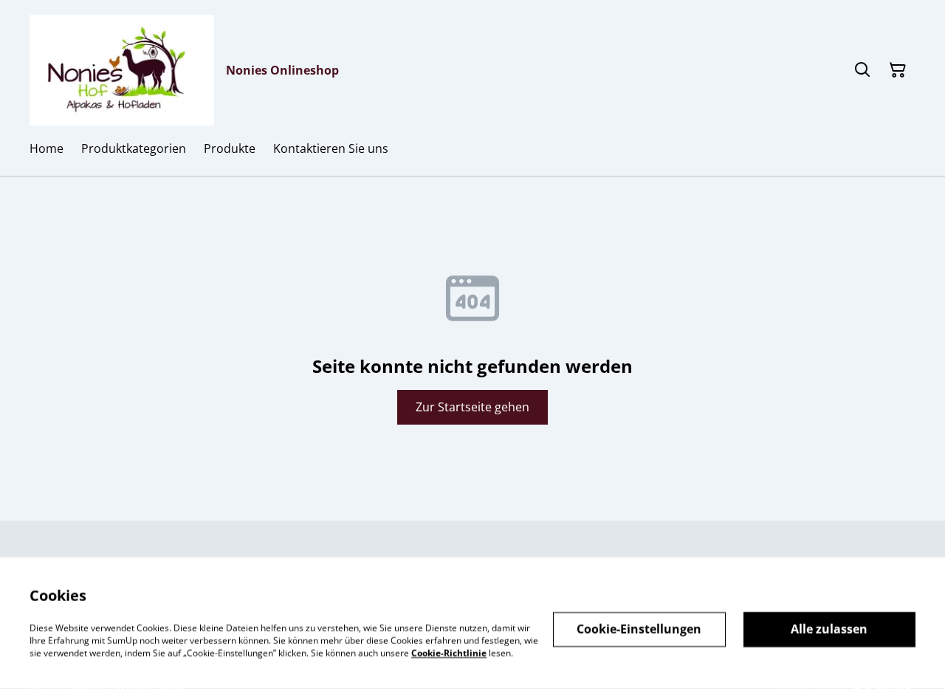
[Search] (862, 70)
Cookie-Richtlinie (449, 652)
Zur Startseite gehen (472, 407)
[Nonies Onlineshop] (122, 70)
